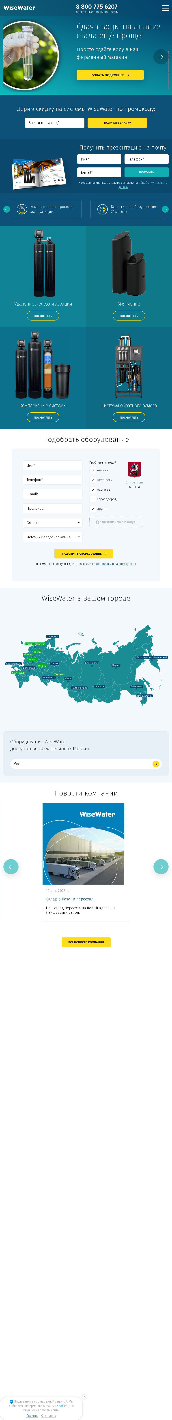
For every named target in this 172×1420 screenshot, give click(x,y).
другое (101, 509)
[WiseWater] (19, 8)
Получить (146, 172)
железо (102, 470)
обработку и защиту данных (143, 185)
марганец (103, 490)
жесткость (104, 480)
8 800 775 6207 (97, 8)
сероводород (106, 499)
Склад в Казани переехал (70, 899)
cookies (62, 1406)
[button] (53, 523)
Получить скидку (117, 122)
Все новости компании (86, 942)
